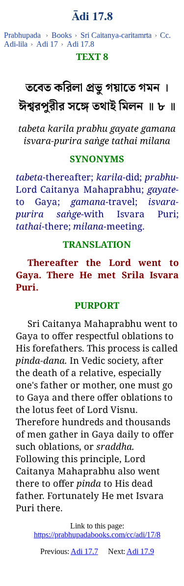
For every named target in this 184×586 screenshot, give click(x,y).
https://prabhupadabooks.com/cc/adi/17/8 (97, 534)
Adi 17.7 (84, 551)
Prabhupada (22, 35)
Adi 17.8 (80, 44)
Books (62, 35)
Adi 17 (47, 44)
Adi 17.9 (140, 551)
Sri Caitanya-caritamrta (116, 35)
